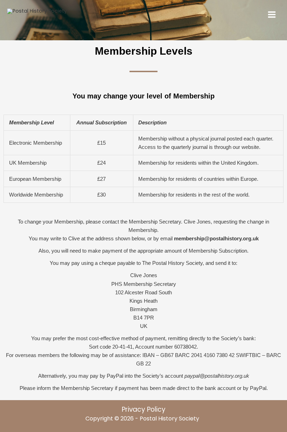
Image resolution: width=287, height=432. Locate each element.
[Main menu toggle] (272, 14)
